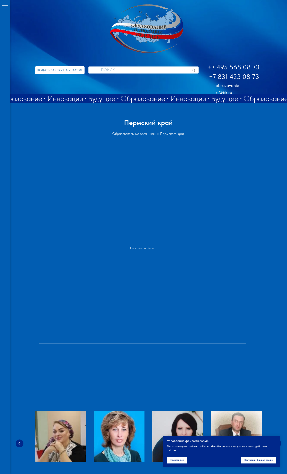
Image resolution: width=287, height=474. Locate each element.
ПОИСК (108, 69)
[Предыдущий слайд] (19, 443)
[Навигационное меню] (5, 6)
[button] (60, 70)
